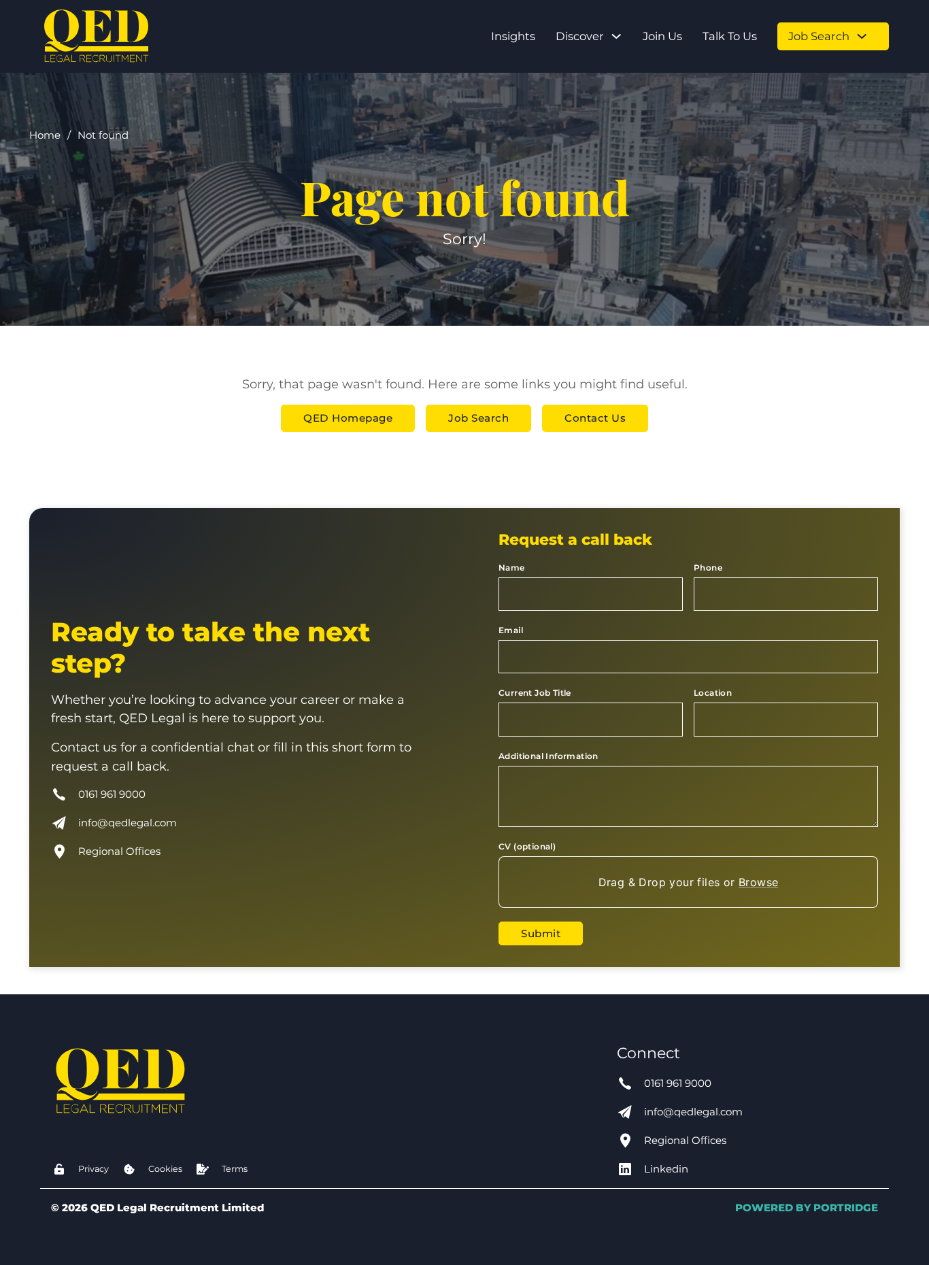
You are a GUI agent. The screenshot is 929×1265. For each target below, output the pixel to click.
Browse (758, 882)
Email (511, 630)
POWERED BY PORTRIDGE (806, 1207)
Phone (708, 567)
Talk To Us (730, 36)
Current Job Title (535, 693)
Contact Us (595, 417)
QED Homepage (347, 417)
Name (512, 567)
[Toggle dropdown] (616, 36)
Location (713, 693)
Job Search (818, 36)
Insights (513, 36)
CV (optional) (527, 846)
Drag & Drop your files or (688, 882)
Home (45, 135)
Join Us (662, 36)
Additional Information (548, 756)
